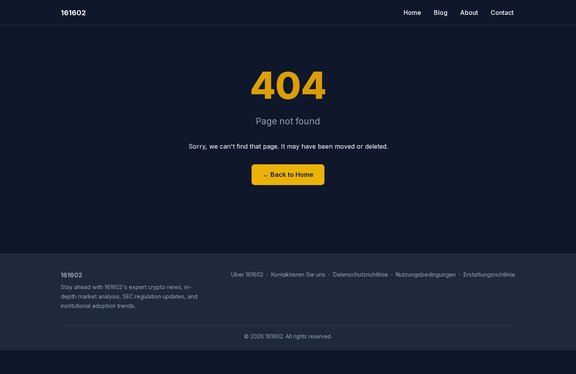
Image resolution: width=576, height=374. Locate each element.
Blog (440, 12)
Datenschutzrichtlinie (360, 274)
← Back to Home (288, 174)
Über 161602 (247, 274)
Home (412, 12)
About (469, 12)
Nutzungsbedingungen (426, 274)
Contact (502, 12)
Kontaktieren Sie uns (298, 274)
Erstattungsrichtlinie (489, 274)
